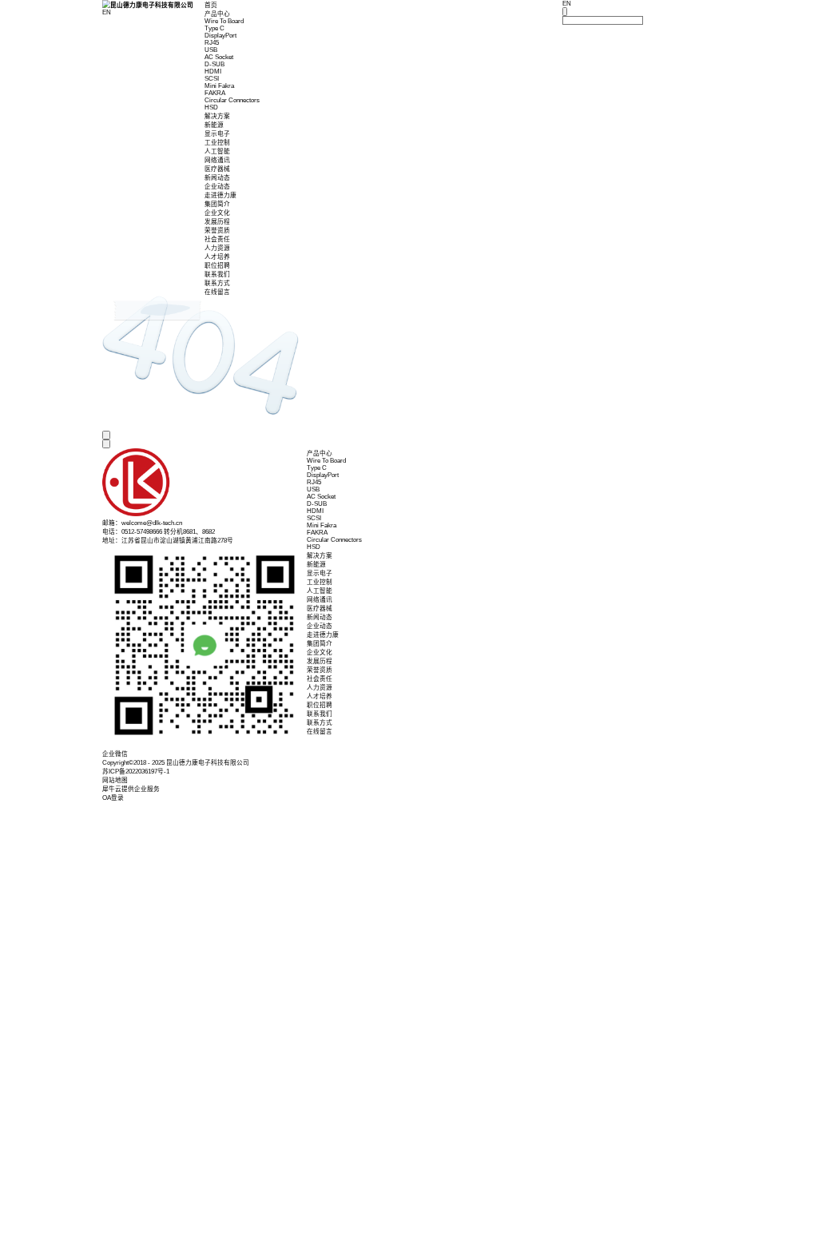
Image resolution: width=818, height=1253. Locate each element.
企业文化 (217, 213)
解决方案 (217, 116)
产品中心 (217, 14)
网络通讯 (217, 160)
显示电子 (217, 133)
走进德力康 (220, 195)
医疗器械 (217, 169)
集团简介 (217, 204)
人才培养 (217, 257)
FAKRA (214, 93)
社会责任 (217, 239)
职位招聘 (217, 265)
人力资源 (217, 248)
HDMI (212, 71)
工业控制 (217, 142)
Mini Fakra (219, 86)
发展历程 (217, 221)
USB (210, 50)
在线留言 (217, 292)
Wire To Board (224, 21)
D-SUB (214, 64)
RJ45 (211, 42)
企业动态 (217, 186)
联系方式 (217, 283)
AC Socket (218, 57)
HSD (211, 107)
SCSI (211, 78)
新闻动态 (217, 177)
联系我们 (217, 274)
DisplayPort (220, 35)
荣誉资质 (217, 230)
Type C (214, 28)
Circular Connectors (232, 100)
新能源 (214, 125)
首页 (210, 5)
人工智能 (217, 151)
